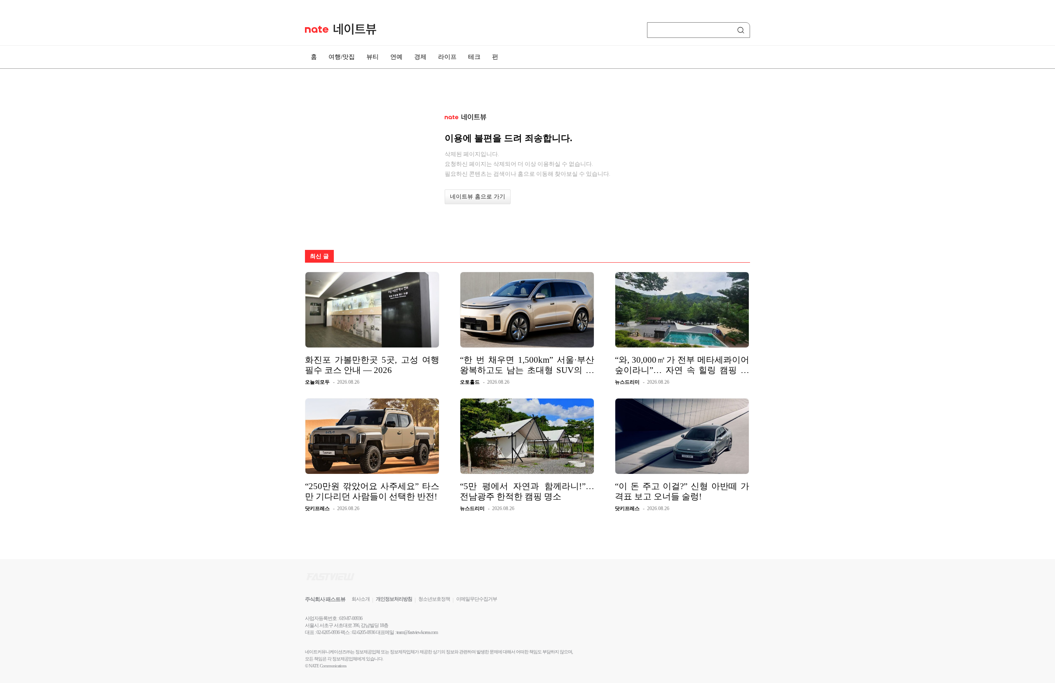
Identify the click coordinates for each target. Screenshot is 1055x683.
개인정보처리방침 (394, 599)
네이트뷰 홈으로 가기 (477, 196)
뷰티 (372, 57)
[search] (742, 30)
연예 (396, 57)
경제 (420, 57)
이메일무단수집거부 (476, 599)
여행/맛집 (341, 57)
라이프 (447, 57)
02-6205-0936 (328, 632)
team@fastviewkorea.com (417, 632)
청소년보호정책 (434, 599)
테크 (474, 57)
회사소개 (361, 599)
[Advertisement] (791, 221)
